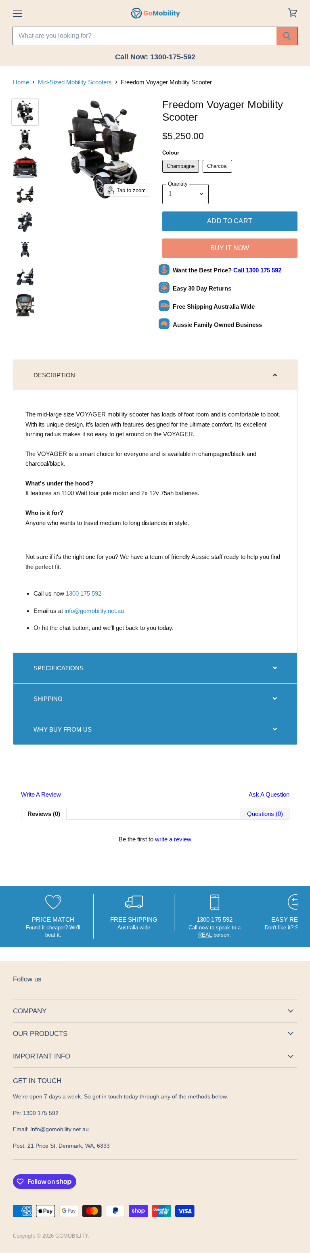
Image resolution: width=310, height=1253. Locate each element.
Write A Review (41, 794)
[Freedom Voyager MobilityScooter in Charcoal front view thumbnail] (25, 249)
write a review (173, 839)
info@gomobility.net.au (94, 610)
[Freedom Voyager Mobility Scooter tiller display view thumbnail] (25, 304)
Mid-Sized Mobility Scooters (75, 82)
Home (21, 82)
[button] (155, 375)
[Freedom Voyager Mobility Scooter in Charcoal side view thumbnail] (25, 277)
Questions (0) (265, 813)
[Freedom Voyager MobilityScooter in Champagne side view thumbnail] (25, 194)
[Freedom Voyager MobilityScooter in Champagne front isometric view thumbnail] (25, 112)
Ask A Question (269, 794)
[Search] (287, 36)
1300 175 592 (83, 593)
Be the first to (155, 839)
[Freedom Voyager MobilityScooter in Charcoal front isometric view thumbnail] (25, 222)
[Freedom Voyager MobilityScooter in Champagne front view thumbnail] (25, 140)
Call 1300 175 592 (257, 270)
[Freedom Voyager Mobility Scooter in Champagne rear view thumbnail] (25, 167)
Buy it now (229, 248)
